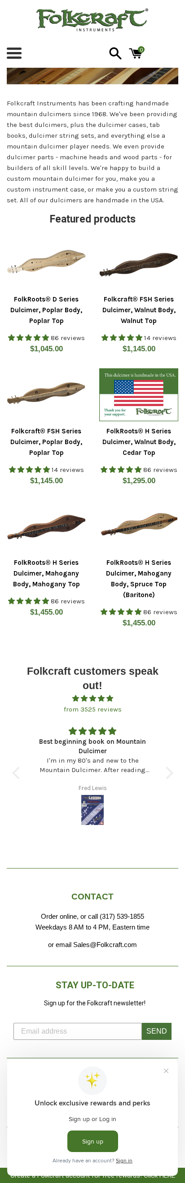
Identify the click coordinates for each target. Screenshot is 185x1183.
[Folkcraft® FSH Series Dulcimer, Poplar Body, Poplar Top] (46, 394)
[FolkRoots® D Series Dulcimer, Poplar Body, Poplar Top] (46, 263)
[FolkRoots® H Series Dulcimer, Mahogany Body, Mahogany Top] (46, 526)
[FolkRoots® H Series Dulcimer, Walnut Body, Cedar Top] (138, 394)
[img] (92, 698)
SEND (156, 1031)
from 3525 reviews (93, 709)
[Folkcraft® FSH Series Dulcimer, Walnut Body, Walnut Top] (138, 263)
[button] (18, 772)
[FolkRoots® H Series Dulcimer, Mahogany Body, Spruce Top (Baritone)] (138, 526)
